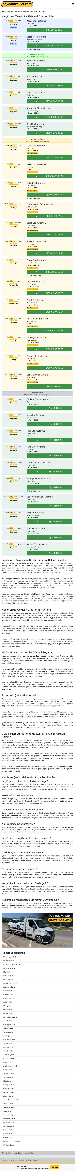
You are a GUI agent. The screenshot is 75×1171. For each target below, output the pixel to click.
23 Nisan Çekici (8, 1145)
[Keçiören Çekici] (37, 930)
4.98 (11, 36)
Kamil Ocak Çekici (9, 968)
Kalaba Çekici (8, 1013)
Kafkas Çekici (8, 1130)
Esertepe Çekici (8, 979)
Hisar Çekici (7, 1134)
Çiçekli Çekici (8, 1051)
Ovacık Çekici (8, 1021)
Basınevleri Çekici (9, 991)
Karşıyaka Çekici (9, 1122)
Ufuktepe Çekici (9, 1058)
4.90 (11, 241)
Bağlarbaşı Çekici (9, 987)
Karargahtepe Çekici (10, 1017)
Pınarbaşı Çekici (8, 961)
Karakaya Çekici (9, 1126)
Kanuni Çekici (8, 976)
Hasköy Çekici (8, 994)
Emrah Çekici (8, 1009)
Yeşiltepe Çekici (8, 1107)
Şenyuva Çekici (8, 1073)
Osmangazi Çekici (9, 1025)
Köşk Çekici (7, 1081)
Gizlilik (5, 1160)
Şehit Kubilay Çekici (10, 983)
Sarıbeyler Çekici (9, 1119)
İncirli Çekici (7, 1002)
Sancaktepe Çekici (9, 1115)
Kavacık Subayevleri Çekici (12, 964)
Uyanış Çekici (8, 1070)
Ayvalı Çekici (7, 1062)
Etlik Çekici (7, 1006)
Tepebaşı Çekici (8, 1043)
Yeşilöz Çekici (8, 1104)
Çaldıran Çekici (8, 1088)
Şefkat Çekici (8, 1077)
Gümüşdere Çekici (9, 998)
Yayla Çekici (7, 1111)
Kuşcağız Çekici (8, 1047)
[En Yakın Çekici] (17, 4)
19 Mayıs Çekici (8, 1055)
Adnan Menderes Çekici (11, 1100)
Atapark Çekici (8, 1028)
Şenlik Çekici (7, 1036)
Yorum (14, 20)
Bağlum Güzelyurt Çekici (11, 1141)
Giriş (35, 1160)
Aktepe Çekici (8, 1096)
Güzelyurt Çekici (9, 1085)
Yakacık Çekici (8, 1032)
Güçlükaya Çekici (9, 1040)
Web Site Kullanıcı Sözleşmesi (21, 1160)
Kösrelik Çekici (8, 972)
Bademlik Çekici (8, 1092)
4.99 (11, 20)
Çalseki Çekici (8, 1137)
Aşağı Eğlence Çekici (10, 1066)
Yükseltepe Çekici (9, 957)
